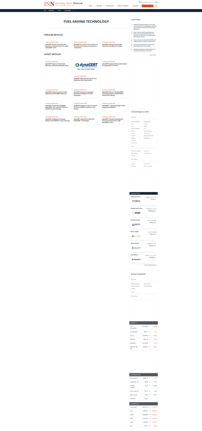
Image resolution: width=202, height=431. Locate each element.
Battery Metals (135, 128)
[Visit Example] (156, 6)
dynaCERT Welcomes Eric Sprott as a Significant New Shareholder (85, 79)
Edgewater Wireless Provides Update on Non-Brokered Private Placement (144, 50)
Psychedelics (147, 163)
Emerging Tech (147, 153)
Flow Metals (134, 255)
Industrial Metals (148, 135)
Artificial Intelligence (136, 151)
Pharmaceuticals (148, 166)
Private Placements (123, 6)
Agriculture (147, 138)
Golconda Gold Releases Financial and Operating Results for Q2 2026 (144, 45)
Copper (145, 124)
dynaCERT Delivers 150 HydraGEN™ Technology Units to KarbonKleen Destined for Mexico (113, 93)
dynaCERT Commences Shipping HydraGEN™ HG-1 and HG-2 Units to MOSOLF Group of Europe (56, 107)
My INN (156, 2)
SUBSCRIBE (135, 6)
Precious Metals (135, 121)
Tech (59, 10)
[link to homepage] (48, 4)
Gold (132, 124)
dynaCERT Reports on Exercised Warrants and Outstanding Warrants (57, 64)
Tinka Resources (135, 196)
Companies (99, 6)
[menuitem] (137, 124)
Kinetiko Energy (135, 220)
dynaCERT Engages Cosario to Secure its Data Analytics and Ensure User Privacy (85, 107)
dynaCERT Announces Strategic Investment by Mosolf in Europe (112, 45)
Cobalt (132, 133)
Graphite (133, 135)
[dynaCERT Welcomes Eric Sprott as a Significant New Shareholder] (86, 66)
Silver (132, 126)
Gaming (133, 155)
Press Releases (110, 6)
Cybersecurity (134, 153)
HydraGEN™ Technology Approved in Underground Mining (113, 106)
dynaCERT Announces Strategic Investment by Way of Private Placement (84, 93)
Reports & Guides (147, 6)
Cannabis (133, 166)
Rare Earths (147, 133)
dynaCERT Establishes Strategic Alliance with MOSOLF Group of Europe (57, 120)
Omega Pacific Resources (137, 208)
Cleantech (146, 151)
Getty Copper (135, 231)
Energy (133, 138)
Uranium (133, 140)
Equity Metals (135, 243)
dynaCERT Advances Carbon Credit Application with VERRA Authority (56, 93)
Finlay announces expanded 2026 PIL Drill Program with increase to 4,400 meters (145, 40)
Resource (51, 10)
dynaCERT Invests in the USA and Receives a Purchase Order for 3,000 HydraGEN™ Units (56, 46)
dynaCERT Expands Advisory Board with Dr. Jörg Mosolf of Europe (114, 64)
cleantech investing (51, 42)
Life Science (68, 10)
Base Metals (147, 121)
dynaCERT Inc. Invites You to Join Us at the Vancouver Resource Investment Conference (86, 46)
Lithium (133, 131)
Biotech (133, 163)
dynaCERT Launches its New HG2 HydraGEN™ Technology (84, 120)
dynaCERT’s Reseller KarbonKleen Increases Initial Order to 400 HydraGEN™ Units (112, 120)
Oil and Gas (134, 143)
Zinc (145, 128)
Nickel (145, 126)
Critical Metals (148, 131)
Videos (90, 6)
